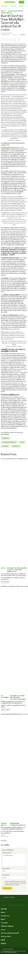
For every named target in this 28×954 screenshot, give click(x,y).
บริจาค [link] (21, 2)
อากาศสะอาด (14, 699)
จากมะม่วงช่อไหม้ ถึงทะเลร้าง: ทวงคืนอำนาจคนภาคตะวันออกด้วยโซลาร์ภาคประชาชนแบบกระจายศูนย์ (14, 574)
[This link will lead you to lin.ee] (13, 903)
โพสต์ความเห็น (7, 888)
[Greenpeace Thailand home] (11, 2)
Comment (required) (6, 852)
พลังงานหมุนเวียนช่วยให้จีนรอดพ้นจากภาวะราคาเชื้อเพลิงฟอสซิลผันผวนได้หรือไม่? (13, 828)
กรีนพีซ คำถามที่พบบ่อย (7, 926)
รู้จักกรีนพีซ (4, 6)
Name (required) (5, 868)
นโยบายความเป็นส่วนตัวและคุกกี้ (10, 933)
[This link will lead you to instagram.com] (10, 903)
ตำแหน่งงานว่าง (5, 916)
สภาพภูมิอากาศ (12, 568)
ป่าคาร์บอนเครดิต (10, 74)
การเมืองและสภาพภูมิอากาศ (17, 825)
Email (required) (5, 874)
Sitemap (3, 929)
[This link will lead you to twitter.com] (4, 903)
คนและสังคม (18, 569)
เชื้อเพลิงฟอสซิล (15, 823)
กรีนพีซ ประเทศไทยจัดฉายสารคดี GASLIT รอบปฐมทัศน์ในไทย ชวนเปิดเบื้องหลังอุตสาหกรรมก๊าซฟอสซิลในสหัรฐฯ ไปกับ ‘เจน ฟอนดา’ (13, 702)
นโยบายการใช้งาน (6, 936)
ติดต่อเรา (3, 912)
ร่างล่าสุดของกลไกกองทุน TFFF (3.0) (10, 147)
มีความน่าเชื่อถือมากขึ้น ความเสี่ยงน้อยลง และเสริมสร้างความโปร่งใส (13, 253)
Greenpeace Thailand (9, 897)
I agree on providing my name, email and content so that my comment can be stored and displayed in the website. (15, 883)
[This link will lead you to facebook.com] (2, 903)
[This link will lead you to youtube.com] (7, 903)
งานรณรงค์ (13, 6)
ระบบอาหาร (11, 569)
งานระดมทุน (4, 922)
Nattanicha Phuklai (5, 581)
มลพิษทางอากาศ (12, 571)
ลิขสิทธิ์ (3, 940)
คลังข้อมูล (3, 943)
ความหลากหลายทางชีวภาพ (15, 11)
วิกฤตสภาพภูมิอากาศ (6, 13)
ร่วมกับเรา (21, 6)
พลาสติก (22, 695)
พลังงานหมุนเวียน (22, 568)
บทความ (3, 11)
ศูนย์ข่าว (3, 919)
